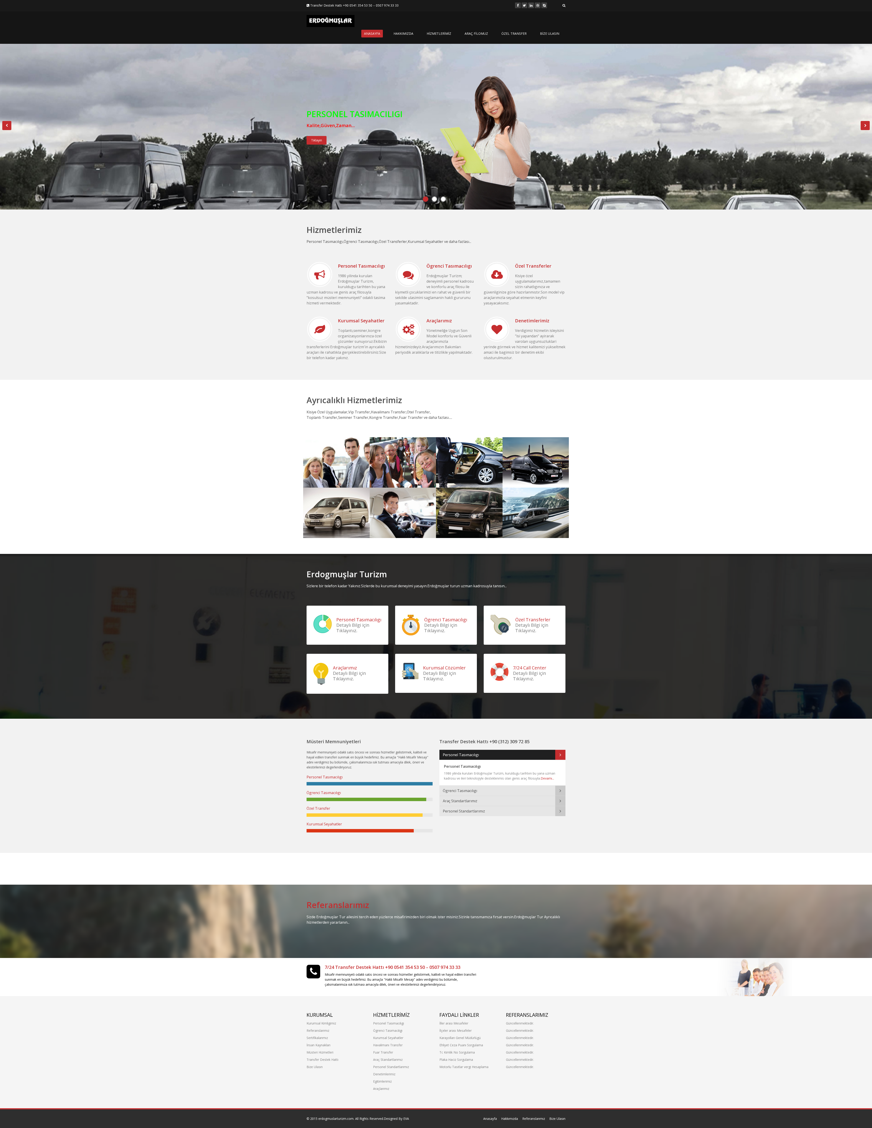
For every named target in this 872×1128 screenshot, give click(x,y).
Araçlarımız (439, 321)
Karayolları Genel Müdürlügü (460, 1038)
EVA (406, 1118)
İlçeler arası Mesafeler (455, 1030)
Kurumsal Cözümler (444, 668)
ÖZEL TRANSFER (514, 33)
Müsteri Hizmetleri (320, 1052)
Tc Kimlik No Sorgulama (457, 1052)
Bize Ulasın (315, 1067)
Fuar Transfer (526, 499)
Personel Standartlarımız (464, 811)
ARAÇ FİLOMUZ (476, 33)
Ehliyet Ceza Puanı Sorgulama (461, 1045)
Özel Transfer (460, 449)
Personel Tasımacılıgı (361, 266)
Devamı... (547, 778)
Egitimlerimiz (382, 1081)
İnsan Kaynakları (318, 1045)
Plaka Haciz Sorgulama (456, 1059)
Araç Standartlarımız (336, 499)
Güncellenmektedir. (520, 1023)
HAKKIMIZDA (403, 33)
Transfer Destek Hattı (322, 1059)
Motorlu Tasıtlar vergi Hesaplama (463, 1067)
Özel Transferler (533, 266)
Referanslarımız (338, 905)
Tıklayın (316, 140)
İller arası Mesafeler (453, 1023)
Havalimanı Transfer (534, 449)
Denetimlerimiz (532, 321)
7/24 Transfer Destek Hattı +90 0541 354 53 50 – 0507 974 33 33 (392, 967)
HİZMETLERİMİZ (439, 33)
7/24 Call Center (529, 668)
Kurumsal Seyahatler (361, 321)
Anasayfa (490, 1118)
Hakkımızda (509, 1118)
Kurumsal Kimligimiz (321, 1023)
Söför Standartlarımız (396, 502)
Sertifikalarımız (317, 1038)
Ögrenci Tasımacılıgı (449, 266)
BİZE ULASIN (549, 33)
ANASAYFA (372, 33)
